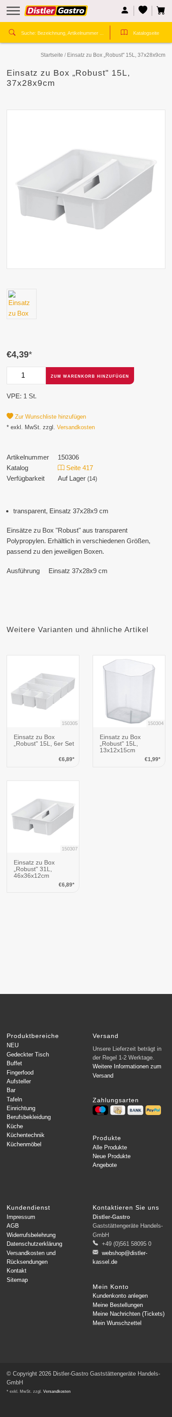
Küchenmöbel (24, 1144)
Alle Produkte (110, 1147)
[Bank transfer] (135, 1110)
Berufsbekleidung (29, 1117)
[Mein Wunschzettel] (143, 11)
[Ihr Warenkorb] (158, 11)
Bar (11, 1090)
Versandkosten (76, 427)
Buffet (14, 1063)
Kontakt (16, 1270)
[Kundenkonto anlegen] (125, 11)
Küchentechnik (26, 1135)
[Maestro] (100, 1110)
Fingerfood (20, 1072)
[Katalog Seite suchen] (124, 33)
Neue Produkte (112, 1156)
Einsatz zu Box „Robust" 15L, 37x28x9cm (116, 55)
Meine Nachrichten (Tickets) (129, 1313)
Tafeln (14, 1099)
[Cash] (117, 1110)
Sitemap (17, 1280)
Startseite (52, 55)
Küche (15, 1126)
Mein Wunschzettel (117, 1323)
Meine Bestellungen (118, 1305)
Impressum (21, 1217)
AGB (13, 1225)
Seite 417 (78, 467)
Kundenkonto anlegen (120, 1295)
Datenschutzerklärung (34, 1243)
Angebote (105, 1165)
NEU (13, 1045)
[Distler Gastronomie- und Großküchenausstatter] (56, 14)
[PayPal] (153, 1110)
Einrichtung (21, 1108)
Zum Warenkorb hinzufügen (90, 376)
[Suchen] (12, 33)
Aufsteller (19, 1081)
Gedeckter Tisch (28, 1054)
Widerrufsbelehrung (31, 1235)
